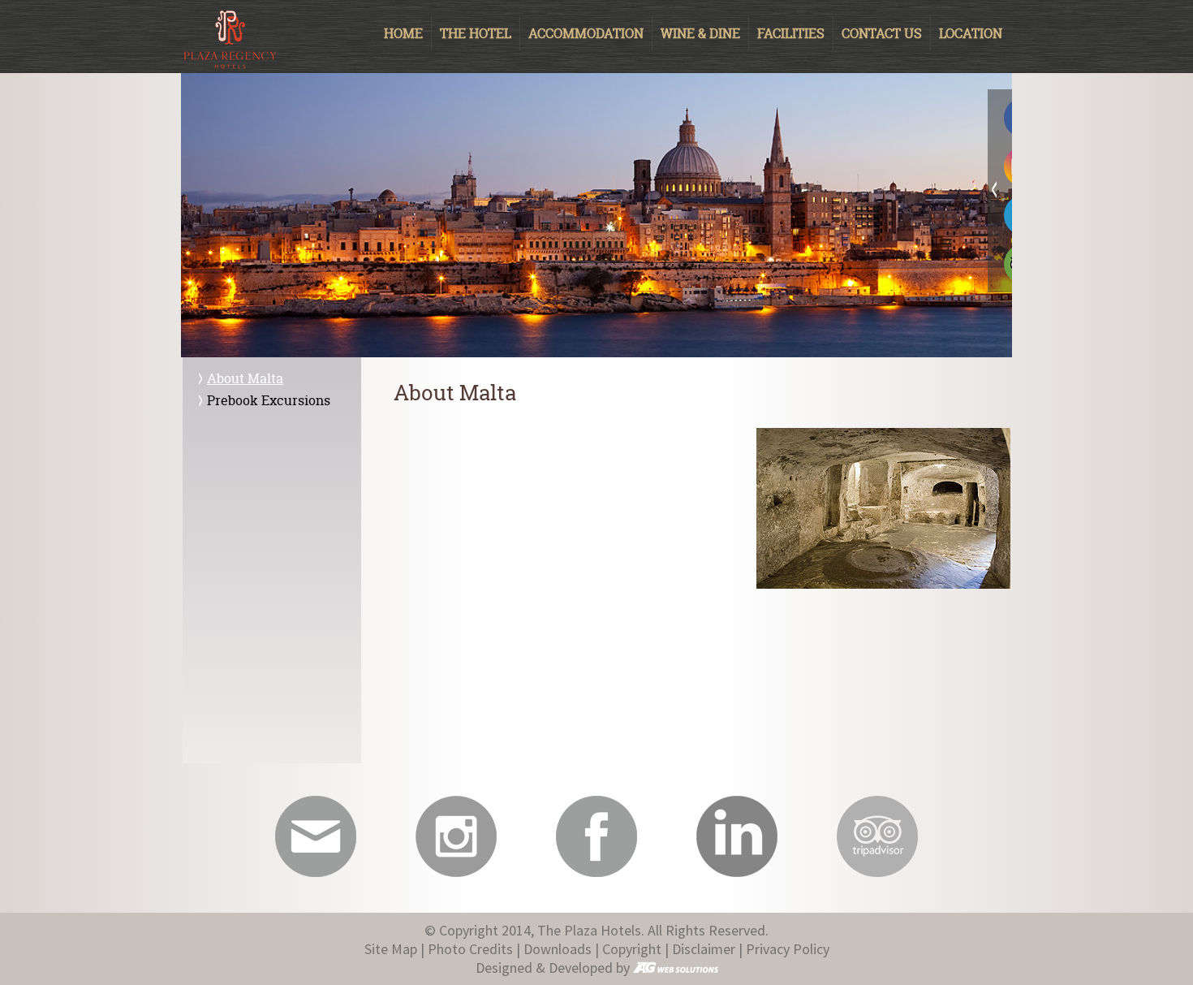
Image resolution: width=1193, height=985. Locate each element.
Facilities (791, 33)
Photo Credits (470, 949)
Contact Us (882, 33)
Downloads (557, 949)
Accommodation (586, 33)
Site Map (390, 949)
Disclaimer (703, 949)
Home (403, 33)
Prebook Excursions (268, 400)
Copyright (631, 949)
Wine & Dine (700, 33)
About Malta (245, 378)
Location (970, 33)
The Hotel (475, 33)
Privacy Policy (787, 949)
